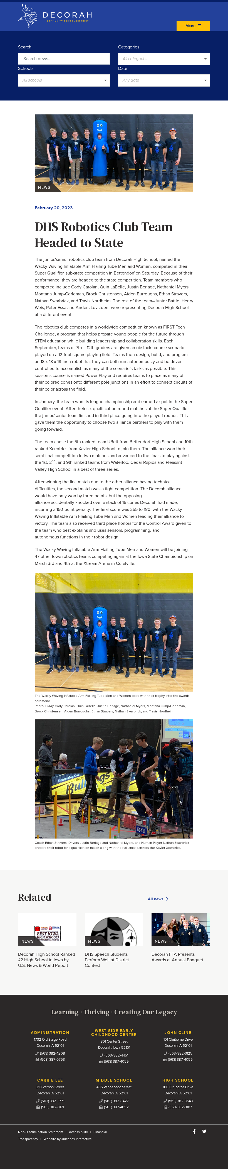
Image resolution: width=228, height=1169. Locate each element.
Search (24, 47)
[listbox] (164, 59)
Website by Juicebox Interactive (68, 1139)
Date (122, 68)
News (44, 187)
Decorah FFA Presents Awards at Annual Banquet (177, 957)
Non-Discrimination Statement (40, 1132)
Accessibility (78, 1132)
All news (156, 899)
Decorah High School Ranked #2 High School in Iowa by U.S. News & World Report (46, 960)
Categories (128, 47)
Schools (25, 68)
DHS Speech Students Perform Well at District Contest (107, 960)
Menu (191, 26)
